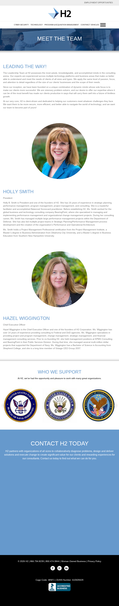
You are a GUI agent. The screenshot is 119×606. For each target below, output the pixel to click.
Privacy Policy (94, 561)
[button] (3, 405)
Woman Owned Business (73, 561)
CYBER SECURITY (21, 25)
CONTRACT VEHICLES (90, 25)
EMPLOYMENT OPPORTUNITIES (98, 3)
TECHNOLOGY (37, 25)
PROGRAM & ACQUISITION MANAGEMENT (61, 25)
